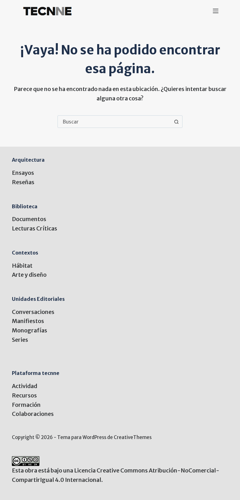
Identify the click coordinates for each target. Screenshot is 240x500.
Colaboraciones (33, 413)
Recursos (24, 395)
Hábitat (22, 265)
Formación (26, 404)
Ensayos (23, 172)
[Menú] (215, 11)
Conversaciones (33, 312)
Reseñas (23, 182)
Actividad (24, 386)
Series (20, 339)
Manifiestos (28, 321)
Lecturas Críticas (34, 228)
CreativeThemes (133, 437)
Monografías (29, 330)
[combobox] (114, 121)
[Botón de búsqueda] (176, 122)
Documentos (29, 219)
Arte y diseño (29, 274)
